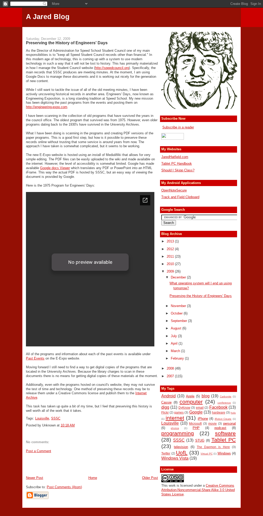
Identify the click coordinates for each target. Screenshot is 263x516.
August (176, 328)
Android (168, 396)
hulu (233, 412)
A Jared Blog (48, 17)
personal (229, 423)
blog (206, 396)
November (179, 306)
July (174, 336)
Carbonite (225, 396)
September (179, 321)
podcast (220, 428)
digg (165, 407)
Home (92, 478)
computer (191, 402)
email (200, 407)
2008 (171, 368)
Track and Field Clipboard (180, 197)
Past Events (35, 358)
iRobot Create (223, 418)
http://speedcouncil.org (112, 68)
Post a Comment (38, 451)
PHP (196, 428)
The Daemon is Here (213, 447)
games (179, 412)
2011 (171, 256)
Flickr (165, 412)
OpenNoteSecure (174, 190)
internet (175, 418)
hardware (218, 412)
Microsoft (195, 423)
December (179, 277)
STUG (199, 440)
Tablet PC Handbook (176, 163)
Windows (224, 453)
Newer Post (34, 478)
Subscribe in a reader (178, 127)
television (181, 447)
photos (175, 428)
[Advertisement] (131, 29)
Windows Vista (175, 458)
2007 (171, 376)
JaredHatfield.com (174, 157)
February (178, 358)
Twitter (165, 453)
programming (177, 433)
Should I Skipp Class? (177, 170)
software (225, 433)
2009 (171, 271)
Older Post (150, 478)
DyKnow (184, 407)
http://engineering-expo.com (46, 107)
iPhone (203, 419)
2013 (171, 241)
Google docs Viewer (55, 168)
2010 (171, 264)
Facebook (218, 407)
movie (212, 423)
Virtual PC (207, 453)
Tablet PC (223, 440)
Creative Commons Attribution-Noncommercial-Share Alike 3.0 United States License (198, 490)
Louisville (42, 418)
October (177, 313)
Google (196, 412)
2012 (171, 249)
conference (224, 402)
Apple (190, 396)
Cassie (166, 402)
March (176, 351)
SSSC (55, 418)
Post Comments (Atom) (64, 487)
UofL (181, 453)
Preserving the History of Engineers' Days (67, 42)
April (175, 343)
